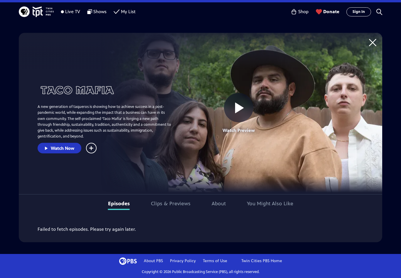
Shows (100, 11)
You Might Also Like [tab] (270, 203)
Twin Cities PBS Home (261, 260)
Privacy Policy (183, 260)
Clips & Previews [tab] (171, 203)
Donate (331, 11)
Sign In (359, 11)
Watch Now (62, 148)
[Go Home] (372, 42)
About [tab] (219, 203)
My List (128, 11)
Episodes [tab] (119, 203)
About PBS (153, 260)
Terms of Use (215, 260)
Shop (303, 11)
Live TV (72, 11)
